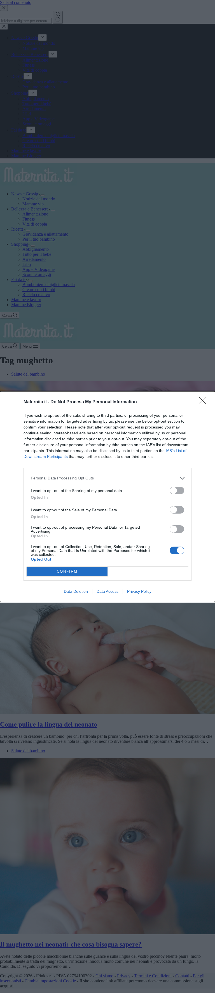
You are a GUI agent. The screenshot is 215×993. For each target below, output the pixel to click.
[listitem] (107, 478)
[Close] (204, 402)
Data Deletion (76, 591)
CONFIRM (67, 571)
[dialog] (107, 496)
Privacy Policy (139, 591)
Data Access (107, 591)
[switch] (177, 490)
